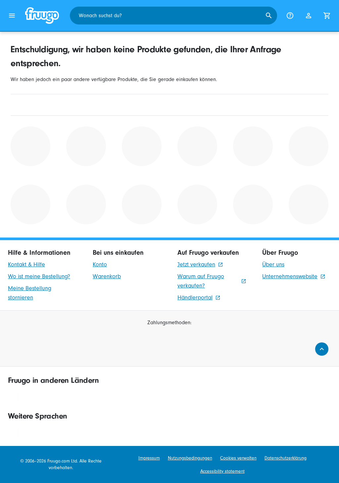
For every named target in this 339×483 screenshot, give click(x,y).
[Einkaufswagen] (327, 15)
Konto (100, 264)
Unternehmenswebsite (289, 276)
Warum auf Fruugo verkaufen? (200, 281)
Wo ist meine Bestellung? (39, 276)
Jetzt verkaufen (196, 264)
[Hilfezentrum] (290, 15)
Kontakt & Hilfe (26, 264)
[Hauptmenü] (12, 15)
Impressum (149, 458)
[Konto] (308, 15)
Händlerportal (195, 297)
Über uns (273, 264)
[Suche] (268, 15)
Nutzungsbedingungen (190, 458)
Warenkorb (107, 276)
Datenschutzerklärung (286, 458)
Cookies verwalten (238, 458)
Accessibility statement (222, 471)
